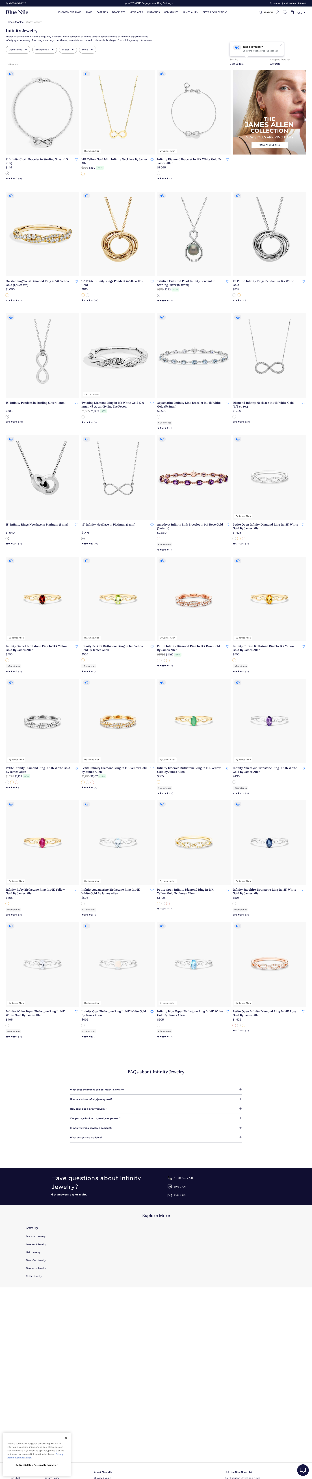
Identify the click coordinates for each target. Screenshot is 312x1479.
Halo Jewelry (33, 1252)
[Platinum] (7, 538)
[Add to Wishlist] (76, 159)
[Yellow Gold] (83, 173)
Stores (276, 3)
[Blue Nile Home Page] (17, 12)
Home (9, 21)
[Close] (66, 1438)
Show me (247, 51)
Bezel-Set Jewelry (36, 1260)
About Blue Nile (103, 1472)
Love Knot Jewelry (36, 1244)
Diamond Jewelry (36, 1236)
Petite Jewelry (34, 1276)
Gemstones (171, 12)
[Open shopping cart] (292, 12)
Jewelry (18, 21)
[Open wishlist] (285, 12)
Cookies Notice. (23, 1457)
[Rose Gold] (159, 538)
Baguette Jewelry (36, 1268)
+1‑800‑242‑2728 (17, 3)
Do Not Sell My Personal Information (37, 1465)
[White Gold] (159, 173)
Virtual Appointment (296, 3)
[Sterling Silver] (7, 173)
